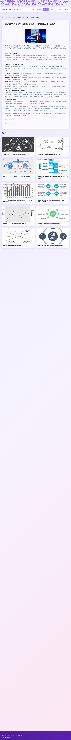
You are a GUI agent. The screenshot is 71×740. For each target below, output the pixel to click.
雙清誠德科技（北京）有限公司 (12, 9)
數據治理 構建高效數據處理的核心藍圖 (12, 245)
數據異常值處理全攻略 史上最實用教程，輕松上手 (14, 223)
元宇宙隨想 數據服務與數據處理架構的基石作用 (49, 154)
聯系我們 (52, 9)
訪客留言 (66, 9)
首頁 (33, 9)
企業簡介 (39, 9)
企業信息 (59, 9)
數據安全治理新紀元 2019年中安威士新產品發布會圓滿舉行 (17, 176)
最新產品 (5, 133)
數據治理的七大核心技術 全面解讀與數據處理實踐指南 (50, 245)
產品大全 (46, 9)
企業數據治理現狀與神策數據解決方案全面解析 (49, 223)
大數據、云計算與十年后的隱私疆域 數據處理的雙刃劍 (15, 154)
